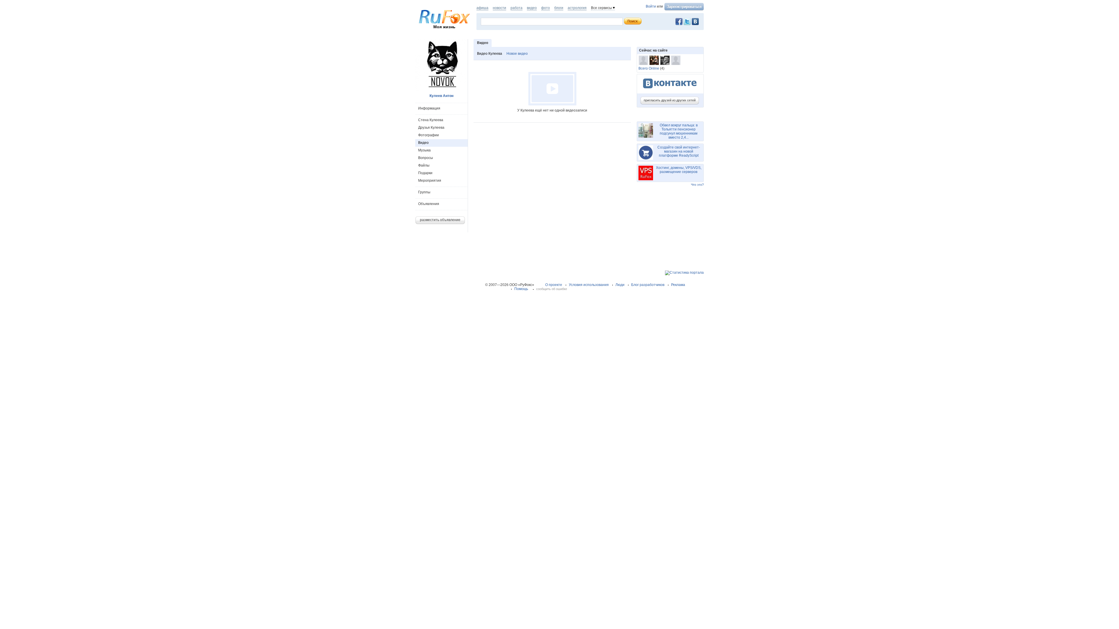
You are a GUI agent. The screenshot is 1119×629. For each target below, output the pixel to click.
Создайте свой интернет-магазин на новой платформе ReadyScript (678, 151)
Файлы (424, 165)
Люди (619, 285)
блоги (558, 8)
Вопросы (425, 158)
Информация (429, 108)
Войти (651, 6)
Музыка (424, 150)
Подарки (425, 173)
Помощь (521, 289)
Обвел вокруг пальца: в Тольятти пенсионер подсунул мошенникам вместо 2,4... (679, 131)
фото (545, 8)
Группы (424, 192)
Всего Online (648, 68)
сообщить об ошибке (551, 289)
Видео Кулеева (489, 54)
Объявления (428, 204)
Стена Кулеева (430, 120)
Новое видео (517, 54)
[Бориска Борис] (665, 60)
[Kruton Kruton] (654, 60)
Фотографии (428, 135)
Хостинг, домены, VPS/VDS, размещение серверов (678, 170)
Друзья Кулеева (431, 128)
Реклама (678, 285)
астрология (577, 8)
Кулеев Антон (441, 96)
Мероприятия (429, 181)
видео (532, 8)
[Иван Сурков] (643, 60)
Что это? (697, 184)
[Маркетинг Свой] (675, 60)
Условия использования (589, 285)
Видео (423, 143)
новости (499, 8)
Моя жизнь (444, 26)
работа (516, 8)
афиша (482, 8)
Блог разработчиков (647, 285)
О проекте (553, 285)
